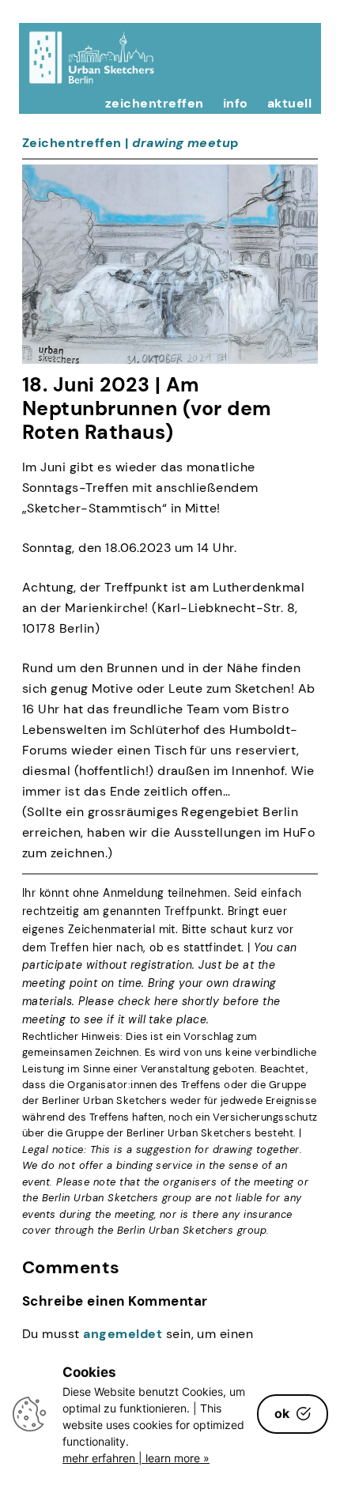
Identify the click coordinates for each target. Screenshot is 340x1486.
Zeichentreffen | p (130, 142)
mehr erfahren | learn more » (136, 1458)
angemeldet (122, 1333)
